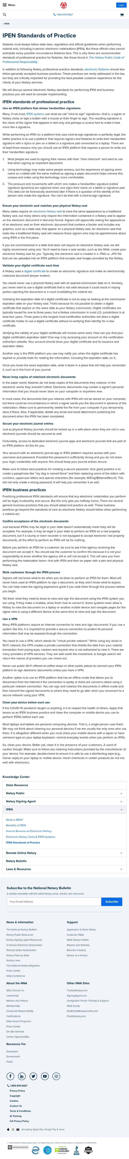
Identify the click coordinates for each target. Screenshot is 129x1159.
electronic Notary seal (47, 211)
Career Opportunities (17, 1036)
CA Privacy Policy (19, 1121)
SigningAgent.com (77, 995)
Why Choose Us (15, 990)
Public (9, 1061)
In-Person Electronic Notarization (24, 945)
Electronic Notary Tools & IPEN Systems (30, 837)
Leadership (12, 995)
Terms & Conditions (20, 1111)
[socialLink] (11, 1078)
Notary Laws (13, 960)
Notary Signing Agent (21, 801)
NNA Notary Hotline (78, 939)
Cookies (14, 1100)
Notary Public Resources (19, 934)
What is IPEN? (14, 820)
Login (121, 5)
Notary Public (15, 793)
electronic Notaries (96, 69)
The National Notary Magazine (23, 965)
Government (13, 1056)
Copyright (15, 1095)
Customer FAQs (75, 934)
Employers (12, 1051)
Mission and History (17, 1000)
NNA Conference (15, 975)
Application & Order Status (81, 929)
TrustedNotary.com (77, 990)
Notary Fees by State (17, 955)
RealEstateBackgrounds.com (82, 1011)
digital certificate (35, 271)
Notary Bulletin (16, 861)
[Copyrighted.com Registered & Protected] (18, 1147)
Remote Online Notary (21, 853)
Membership (13, 1005)
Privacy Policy (17, 1090)
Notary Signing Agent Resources (24, 939)
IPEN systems (35, 114)
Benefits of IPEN (16, 825)
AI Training (16, 1116)
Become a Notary (76, 950)
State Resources (17, 785)
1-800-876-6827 (65, 14)
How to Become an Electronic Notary (29, 831)
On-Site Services (15, 1031)
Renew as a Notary (77, 955)
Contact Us (16, 1106)
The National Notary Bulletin (21, 929)
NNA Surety (73, 1005)
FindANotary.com (76, 1016)
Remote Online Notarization (21, 950)
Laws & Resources (18, 869)
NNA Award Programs (18, 1021)
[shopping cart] (106, 15)
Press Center (13, 970)
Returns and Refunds (78, 945)
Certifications (13, 1016)
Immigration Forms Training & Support (88, 1000)
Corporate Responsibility (19, 1011)
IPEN (6, 23)
